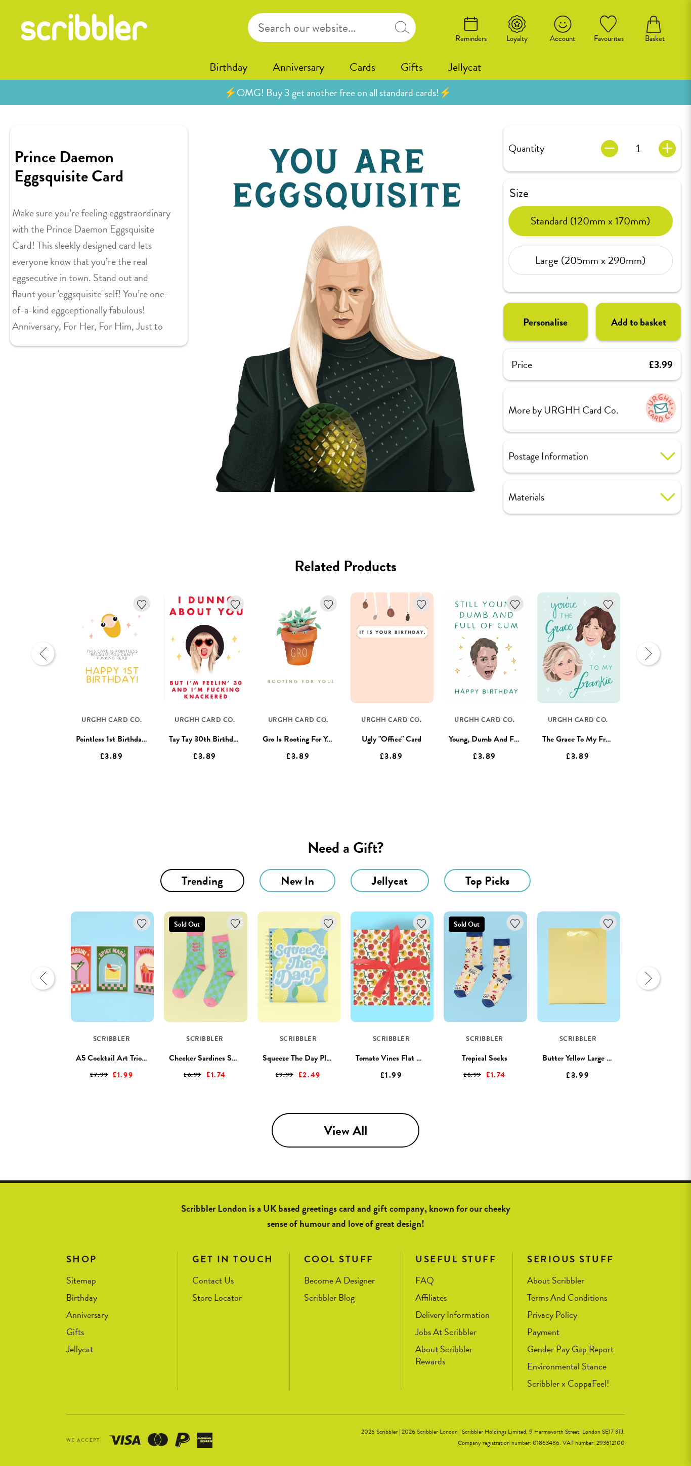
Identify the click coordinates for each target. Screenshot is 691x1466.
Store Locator (217, 1298)
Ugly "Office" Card (391, 739)
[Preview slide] (43, 653)
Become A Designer (339, 1280)
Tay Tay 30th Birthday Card (213, 739)
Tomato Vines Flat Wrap (394, 1058)
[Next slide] (648, 653)
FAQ (424, 1280)
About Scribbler (555, 1280)
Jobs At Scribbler (446, 1332)
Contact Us (213, 1280)
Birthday (228, 67)
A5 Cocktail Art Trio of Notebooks (131, 1058)
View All (345, 1130)
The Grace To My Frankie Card (591, 739)
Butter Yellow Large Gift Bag (588, 1058)
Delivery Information (452, 1315)
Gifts (412, 67)
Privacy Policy (552, 1315)
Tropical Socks (484, 1058)
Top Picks (487, 880)
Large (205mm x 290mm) (590, 260)
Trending (202, 880)
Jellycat (465, 67)
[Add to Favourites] (142, 604)
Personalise (545, 322)
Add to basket (638, 322)
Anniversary (298, 67)
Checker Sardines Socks (207, 1058)
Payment (543, 1332)
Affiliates (431, 1298)
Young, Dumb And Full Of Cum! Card (510, 739)
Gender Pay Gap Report (570, 1349)
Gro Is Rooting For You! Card (309, 739)
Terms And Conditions (567, 1298)
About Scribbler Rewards (443, 1355)
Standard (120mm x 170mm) (590, 220)
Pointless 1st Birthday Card (119, 739)
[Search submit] (402, 27)
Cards (362, 67)
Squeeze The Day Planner (303, 1058)
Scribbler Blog (329, 1298)
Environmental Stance (567, 1366)
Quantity (526, 148)
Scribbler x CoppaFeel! (568, 1384)
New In (297, 880)
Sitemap (81, 1280)
